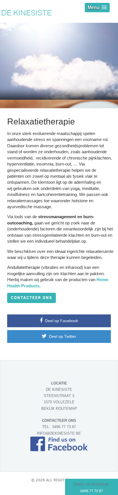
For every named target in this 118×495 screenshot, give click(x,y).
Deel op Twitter (62, 336)
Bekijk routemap (59, 408)
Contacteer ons (31, 297)
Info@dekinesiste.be (59, 433)
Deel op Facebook (61, 320)
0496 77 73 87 (64, 427)
